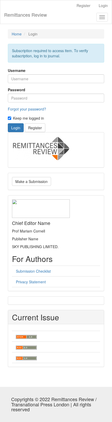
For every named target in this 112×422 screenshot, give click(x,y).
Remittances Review (25, 14)
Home (17, 33)
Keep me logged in (28, 118)
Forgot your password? (27, 109)
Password (16, 89)
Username (17, 70)
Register (83, 5)
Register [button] (35, 127)
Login (103, 5)
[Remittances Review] (41, 148)
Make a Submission (31, 181)
